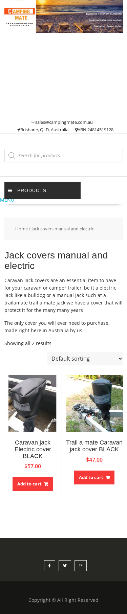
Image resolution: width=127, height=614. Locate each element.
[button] (63, 200)
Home (21, 229)
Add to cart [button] (29, 484)
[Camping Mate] (63, 31)
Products (31, 190)
